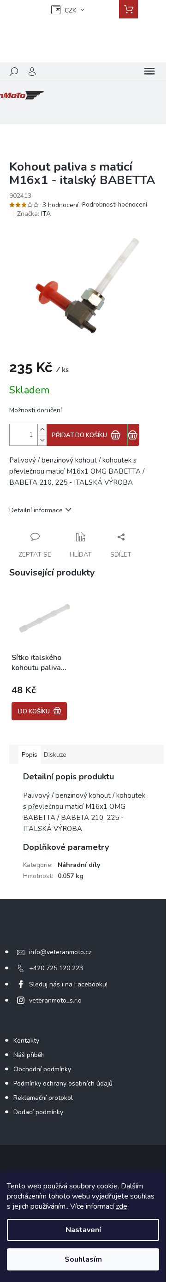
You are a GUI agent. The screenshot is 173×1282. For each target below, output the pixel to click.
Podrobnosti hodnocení (114, 205)
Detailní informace (36, 510)
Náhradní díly (79, 865)
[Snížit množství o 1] (42, 440)
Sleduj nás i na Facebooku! (68, 984)
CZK (70, 10)
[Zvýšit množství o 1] (42, 429)
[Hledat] (14, 71)
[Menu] (149, 71)
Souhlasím (83, 1259)
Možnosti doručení (35, 410)
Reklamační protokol (43, 1097)
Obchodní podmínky (42, 1069)
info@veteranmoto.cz (60, 952)
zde (121, 1206)
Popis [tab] (29, 754)
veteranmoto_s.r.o (55, 1000)
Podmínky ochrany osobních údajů (63, 1083)
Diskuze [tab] (55, 754)
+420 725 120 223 (56, 968)
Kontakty (26, 1040)
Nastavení (83, 1230)
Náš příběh (29, 1055)
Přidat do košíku (79, 435)
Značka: (34, 213)
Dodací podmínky (38, 1112)
